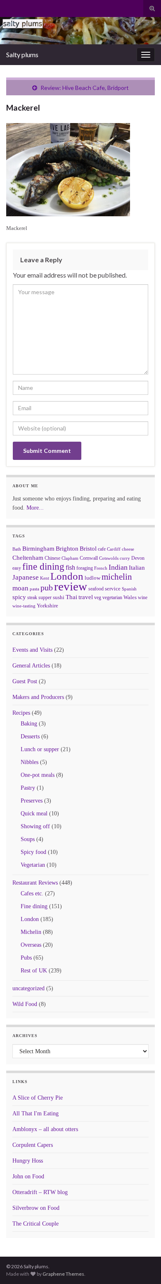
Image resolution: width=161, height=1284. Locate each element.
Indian (118, 567)
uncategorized (28, 988)
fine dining (43, 566)
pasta (34, 588)
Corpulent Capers (32, 1145)
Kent (44, 578)
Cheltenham (27, 557)
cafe (102, 549)
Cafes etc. (32, 893)
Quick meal (34, 813)
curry (125, 558)
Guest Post (24, 681)
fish (70, 567)
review (70, 586)
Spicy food (33, 852)
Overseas (31, 945)
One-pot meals (37, 775)
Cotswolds (108, 558)
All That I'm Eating (35, 1113)
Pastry (28, 788)
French (100, 568)
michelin (117, 577)
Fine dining (34, 906)
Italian (137, 567)
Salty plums (22, 54)
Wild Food (24, 1004)
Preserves (32, 801)
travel (85, 597)
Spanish (129, 588)
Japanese (25, 577)
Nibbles (29, 762)
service (113, 588)
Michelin (31, 932)
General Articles (31, 666)
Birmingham (38, 548)
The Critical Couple (35, 1224)
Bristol (88, 548)
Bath (16, 548)
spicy (19, 596)
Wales (130, 597)
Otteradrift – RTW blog (40, 1192)
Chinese (52, 558)
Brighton (67, 548)
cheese (128, 549)
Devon (137, 558)
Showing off (35, 826)
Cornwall (89, 558)
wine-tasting (24, 606)
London (66, 576)
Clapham (70, 558)
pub (46, 587)
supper (45, 597)
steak (32, 597)
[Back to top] (142, 1265)
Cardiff (114, 549)
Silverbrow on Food (35, 1208)
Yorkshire (47, 605)
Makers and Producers (38, 697)
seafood (96, 589)
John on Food (28, 1176)
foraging (84, 568)
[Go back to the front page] (80, 30)
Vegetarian (33, 865)
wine (142, 597)
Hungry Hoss (27, 1161)
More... (35, 508)
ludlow (92, 578)
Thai (71, 597)
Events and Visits (32, 650)
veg (97, 597)
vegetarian (112, 597)
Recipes (21, 713)
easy (16, 568)
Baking (29, 724)
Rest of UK (34, 970)
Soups (28, 839)
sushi (58, 597)
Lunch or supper (40, 749)
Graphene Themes (63, 1274)
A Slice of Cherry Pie (37, 1098)
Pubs (26, 958)
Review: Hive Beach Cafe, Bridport (84, 87)
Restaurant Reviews (35, 883)
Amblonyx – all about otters (45, 1129)
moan (20, 588)
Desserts (30, 736)
